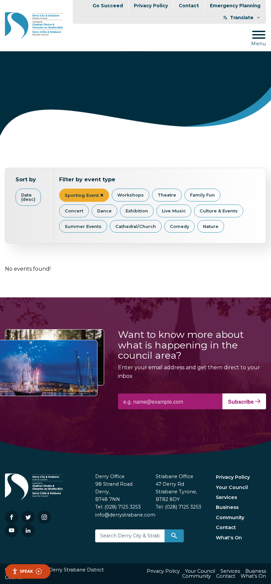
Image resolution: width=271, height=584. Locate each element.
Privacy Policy (151, 5)
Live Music (174, 210)
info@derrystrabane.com (125, 515)
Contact (189, 5)
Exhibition (137, 210)
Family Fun (202, 195)
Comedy (179, 226)
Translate (241, 17)
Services (226, 497)
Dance (104, 210)
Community (230, 517)
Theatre (167, 195)
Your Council (232, 487)
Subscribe (241, 401)
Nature (210, 226)
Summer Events (83, 226)
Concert (74, 210)
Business (227, 507)
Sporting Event (82, 195)
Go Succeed (108, 5)
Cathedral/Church (135, 226)
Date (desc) (28, 197)
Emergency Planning (235, 5)
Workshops (130, 195)
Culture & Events (219, 210)
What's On (229, 538)
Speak (26, 571)
